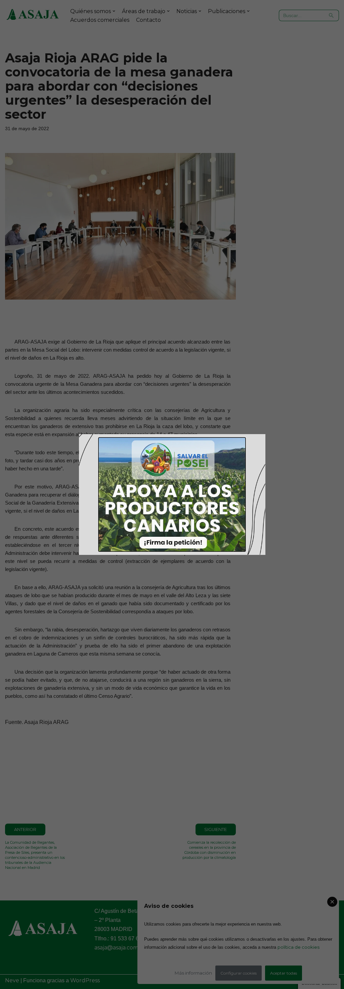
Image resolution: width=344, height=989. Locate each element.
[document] (172, 494)
